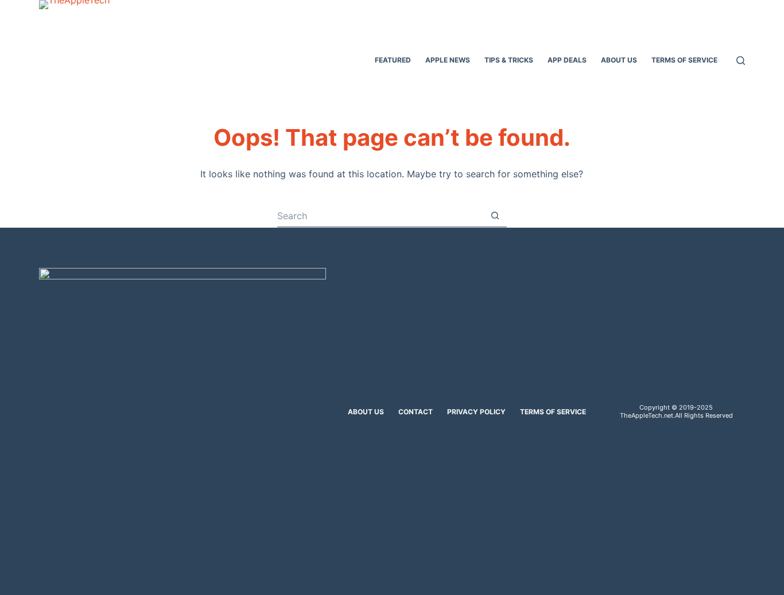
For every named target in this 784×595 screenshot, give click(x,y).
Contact (415, 411)
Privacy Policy (476, 411)
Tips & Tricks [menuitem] (508, 60)
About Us (366, 411)
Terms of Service (553, 411)
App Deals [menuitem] (567, 60)
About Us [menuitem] (619, 60)
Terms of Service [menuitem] (684, 60)
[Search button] (495, 215)
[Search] (740, 60)
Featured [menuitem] (393, 60)
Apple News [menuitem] (447, 60)
